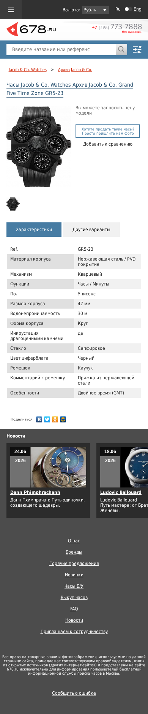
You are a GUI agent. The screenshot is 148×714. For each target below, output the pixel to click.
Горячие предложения (74, 563)
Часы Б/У (74, 586)
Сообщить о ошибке (74, 693)
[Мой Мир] (63, 417)
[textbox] (61, 49)
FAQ (74, 609)
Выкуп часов (74, 597)
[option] (13, 204)
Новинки (74, 574)
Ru (118, 9)
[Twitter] (47, 417)
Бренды (74, 552)
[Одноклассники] (55, 417)
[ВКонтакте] (39, 417)
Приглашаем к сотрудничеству (74, 631)
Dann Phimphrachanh (35, 492)
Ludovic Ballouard (121, 492)
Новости (15, 436)
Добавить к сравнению (107, 144)
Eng (138, 9)
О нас (74, 540)
